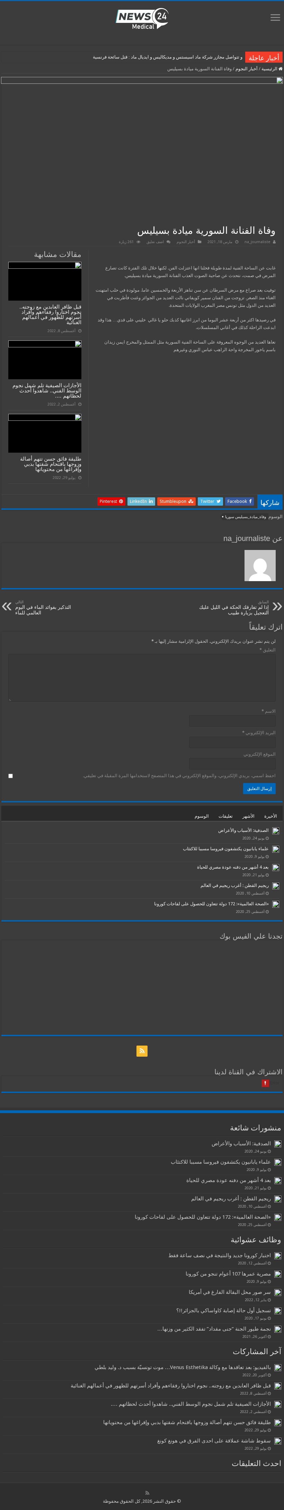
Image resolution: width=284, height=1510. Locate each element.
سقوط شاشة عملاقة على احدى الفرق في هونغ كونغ (214, 1441)
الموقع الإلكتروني (259, 754)
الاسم (268, 711)
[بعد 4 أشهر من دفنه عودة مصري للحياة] (275, 867)
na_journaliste (257, 242)
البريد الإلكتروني (259, 732)
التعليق (267, 649)
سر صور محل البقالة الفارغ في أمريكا (230, 1292)
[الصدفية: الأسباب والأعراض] (275, 830)
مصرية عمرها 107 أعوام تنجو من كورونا (228, 1274)
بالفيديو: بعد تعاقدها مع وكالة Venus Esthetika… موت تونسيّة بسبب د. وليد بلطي (183, 1367)
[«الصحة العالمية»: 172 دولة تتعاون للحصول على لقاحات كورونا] (275, 904)
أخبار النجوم (247, 68)
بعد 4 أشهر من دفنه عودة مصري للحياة (233, 867)
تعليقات (226, 816)
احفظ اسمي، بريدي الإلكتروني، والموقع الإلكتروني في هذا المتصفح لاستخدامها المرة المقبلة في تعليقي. (179, 775)
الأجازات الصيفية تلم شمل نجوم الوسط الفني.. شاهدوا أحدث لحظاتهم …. (46, 390)
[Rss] (142, 1051)
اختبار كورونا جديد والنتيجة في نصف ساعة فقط (219, 1255)
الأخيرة (270, 816)
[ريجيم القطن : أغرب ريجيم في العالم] (275, 885)
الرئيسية (269, 68)
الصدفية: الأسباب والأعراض (243, 830)
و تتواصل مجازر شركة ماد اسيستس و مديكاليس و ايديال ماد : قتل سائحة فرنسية (167, 57)
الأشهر (248, 816)
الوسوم (202, 816)
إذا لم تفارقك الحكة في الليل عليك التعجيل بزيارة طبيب (234, 607)
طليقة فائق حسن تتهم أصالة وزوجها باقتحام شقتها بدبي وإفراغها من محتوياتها (50, 464)
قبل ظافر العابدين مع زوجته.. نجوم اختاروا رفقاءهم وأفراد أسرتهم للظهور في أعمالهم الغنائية (50, 314)
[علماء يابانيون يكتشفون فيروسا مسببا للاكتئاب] (275, 849)
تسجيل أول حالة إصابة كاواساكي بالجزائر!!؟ (223, 1310)
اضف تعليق (155, 242)
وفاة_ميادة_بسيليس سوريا (245, 517)
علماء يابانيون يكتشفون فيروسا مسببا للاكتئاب (226, 848)
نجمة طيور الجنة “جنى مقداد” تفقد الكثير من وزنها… (214, 1329)
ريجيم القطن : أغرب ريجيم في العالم (235, 885)
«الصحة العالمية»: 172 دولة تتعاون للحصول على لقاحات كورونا (211, 903)
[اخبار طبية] (142, 18)
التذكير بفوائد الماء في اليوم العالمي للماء (43, 607)
